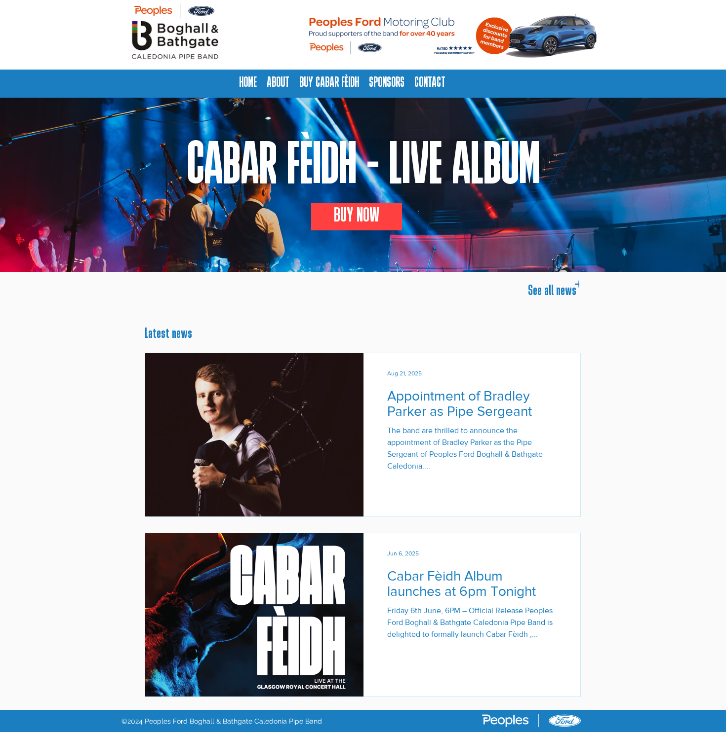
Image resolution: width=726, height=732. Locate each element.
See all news (552, 291)
